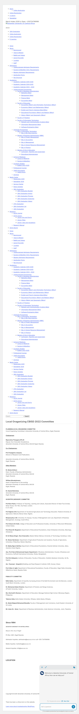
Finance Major (25, 98)
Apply (11, 9)
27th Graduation (18, 204)
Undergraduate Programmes (22, 89)
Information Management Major (31, 124)
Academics (13, 80)
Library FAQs (21, 220)
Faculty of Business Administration (28, 91)
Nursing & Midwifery (23, 161)
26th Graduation (18, 189)
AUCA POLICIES (18, 58)
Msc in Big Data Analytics (29, 133)
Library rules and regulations (26, 222)
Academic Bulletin (19, 163)
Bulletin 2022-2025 (23, 165)
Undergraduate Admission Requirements (26, 67)
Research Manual (18, 225)
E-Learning (13, 39)
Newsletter (13, 18)
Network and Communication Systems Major (35, 122)
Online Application (19, 10)
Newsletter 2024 (18, 181)
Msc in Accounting (27, 140)
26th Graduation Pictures (25, 196)
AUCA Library (17, 216)
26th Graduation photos (24, 193)
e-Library (12, 15)
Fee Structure (17, 77)
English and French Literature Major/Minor (34, 110)
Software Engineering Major (30, 127)
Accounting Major (26, 100)
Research (13, 211)
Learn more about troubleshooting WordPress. (20, 706)
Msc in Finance (26, 147)
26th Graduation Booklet (25, 191)
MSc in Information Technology (27, 131)
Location (16, 60)
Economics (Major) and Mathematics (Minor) (35, 107)
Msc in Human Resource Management (33, 145)
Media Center (14, 177)
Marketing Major (26, 93)
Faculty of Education (23, 103)
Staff (15, 63)
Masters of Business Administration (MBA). (30, 135)
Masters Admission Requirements (23, 72)
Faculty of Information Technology (28, 120)
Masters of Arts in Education (26, 150)
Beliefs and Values (19, 55)
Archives (16, 175)
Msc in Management (27, 142)
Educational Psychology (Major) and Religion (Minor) (37, 112)
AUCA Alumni (14, 228)
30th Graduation (15, 31)
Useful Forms (21, 172)
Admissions (13, 65)
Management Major (27, 95)
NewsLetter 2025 (18, 179)
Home (11, 46)
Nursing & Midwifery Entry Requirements (26, 70)
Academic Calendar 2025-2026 (23, 82)
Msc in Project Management (30, 137)
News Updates (18, 186)
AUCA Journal (17, 213)
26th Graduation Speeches (25, 198)
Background (17, 50)
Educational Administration (29, 154)
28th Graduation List (19, 206)
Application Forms (19, 75)
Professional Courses (20, 168)
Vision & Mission (18, 52)
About (11, 48)
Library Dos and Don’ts (24, 217)
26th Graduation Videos (24, 201)
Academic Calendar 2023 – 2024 (23, 87)
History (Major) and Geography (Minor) (33, 115)
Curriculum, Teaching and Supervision (33, 152)
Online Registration (15, 13)
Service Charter (18, 184)
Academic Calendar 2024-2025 (23, 84)
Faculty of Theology (23, 118)
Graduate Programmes (20, 129)
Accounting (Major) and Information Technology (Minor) (38, 105)
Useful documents (19, 170)
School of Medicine (19, 157)
